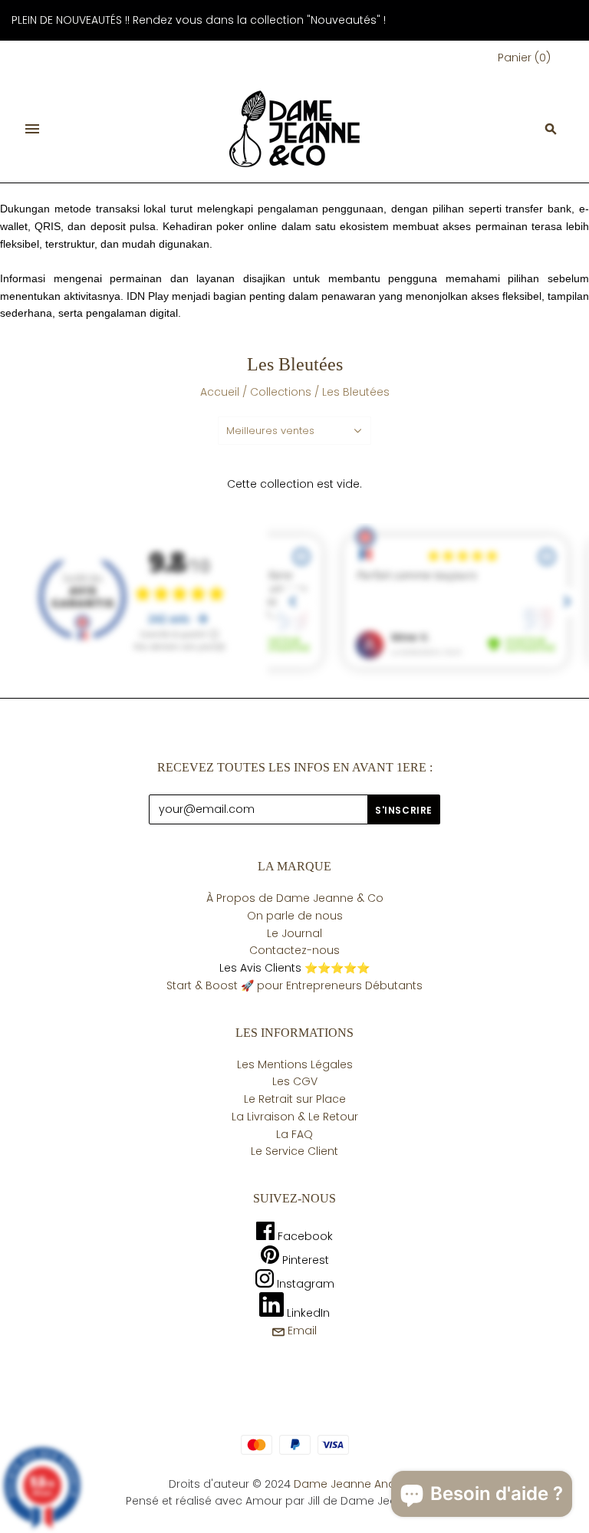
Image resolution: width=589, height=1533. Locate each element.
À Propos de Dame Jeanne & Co (294, 898)
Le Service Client (294, 1151)
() (524, 57)
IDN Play (148, 296)
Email (301, 1330)
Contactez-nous (294, 950)
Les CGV (295, 1081)
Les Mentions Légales (295, 1064)
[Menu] (32, 129)
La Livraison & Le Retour (295, 1116)
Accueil (219, 392)
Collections (280, 392)
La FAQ (294, 1134)
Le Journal (294, 933)
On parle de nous (295, 915)
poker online (246, 226)
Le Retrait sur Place (295, 1099)
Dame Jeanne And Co (354, 1484)
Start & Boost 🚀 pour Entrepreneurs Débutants (294, 985)
